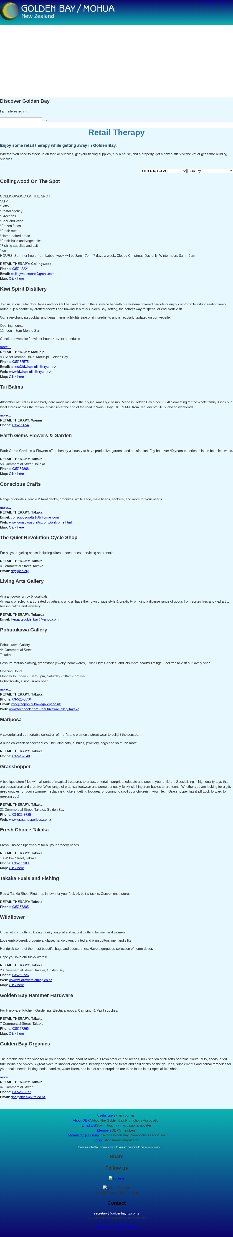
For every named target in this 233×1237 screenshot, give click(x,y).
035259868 (20, 469)
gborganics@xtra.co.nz (28, 1097)
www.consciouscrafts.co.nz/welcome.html (40, 522)
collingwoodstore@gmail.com (33, 274)
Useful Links (106, 1115)
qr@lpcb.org (20, 571)
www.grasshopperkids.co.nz (30, 819)
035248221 (20, 269)
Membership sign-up (83, 1135)
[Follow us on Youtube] (116, 1178)
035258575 (20, 362)
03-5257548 (21, 756)
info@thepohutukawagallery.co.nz (36, 704)
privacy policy (152, 1147)
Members (104, 1130)
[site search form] (45, 120)
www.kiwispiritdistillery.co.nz (30, 372)
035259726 (20, 975)
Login (98, 1140)
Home (204, 2)
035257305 (20, 907)
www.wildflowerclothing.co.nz (30, 980)
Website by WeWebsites (116, 1226)
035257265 (20, 1028)
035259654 (20, 425)
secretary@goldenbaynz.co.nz (116, 1213)
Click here (16, 278)
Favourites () (220, 2)
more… (5, 347)
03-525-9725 (21, 814)
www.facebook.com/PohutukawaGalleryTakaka (44, 709)
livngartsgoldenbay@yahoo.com (35, 619)
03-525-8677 (21, 1092)
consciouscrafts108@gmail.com (35, 517)
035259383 (20, 863)
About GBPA (82, 1120)
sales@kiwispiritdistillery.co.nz (33, 367)
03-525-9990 (21, 699)
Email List (88, 1125)
